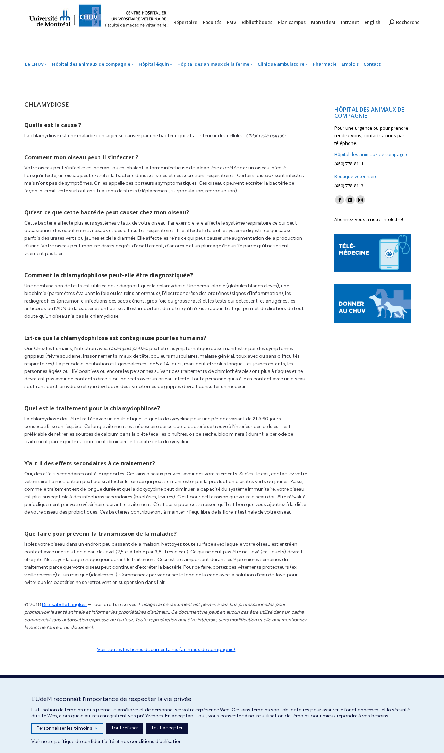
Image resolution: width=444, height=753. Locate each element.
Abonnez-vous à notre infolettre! (368, 219)
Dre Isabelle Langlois (64, 604)
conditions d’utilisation (156, 741)
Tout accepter (167, 728)
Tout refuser (124, 728)
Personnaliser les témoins (67, 728)
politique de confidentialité (84, 741)
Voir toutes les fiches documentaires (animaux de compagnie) (166, 650)
